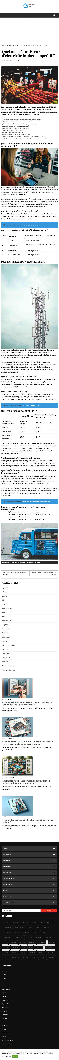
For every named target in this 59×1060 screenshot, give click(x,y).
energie (27, 932)
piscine (51, 942)
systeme (50, 952)
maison (48, 937)
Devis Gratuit (7, 855)
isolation (29, 937)
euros (43, 932)
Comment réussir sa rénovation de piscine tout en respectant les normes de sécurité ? (26, 781)
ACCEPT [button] (15, 1056)
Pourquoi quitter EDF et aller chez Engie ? (16, 126)
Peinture (5, 649)
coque (30, 927)
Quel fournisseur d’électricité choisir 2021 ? (16, 122)
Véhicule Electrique (8, 670)
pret (24, 947)
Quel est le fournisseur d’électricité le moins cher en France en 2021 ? (24, 136)
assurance (15, 922)
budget (48, 922)
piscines (6, 947)
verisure (51, 957)
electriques (17, 932)
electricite (21, 562)
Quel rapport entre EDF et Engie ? (13, 130)
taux (5, 957)
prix (36, 562)
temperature (15, 957)
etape (36, 932)
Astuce (4, 596)
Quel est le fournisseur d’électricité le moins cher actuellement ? (22, 119)
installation (18, 937)
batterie (25, 922)
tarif (38, 562)
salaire (6, 952)
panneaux (42, 942)
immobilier (7, 937)
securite (14, 952)
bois (41, 922)
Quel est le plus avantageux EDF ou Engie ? (16, 128)
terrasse (25, 957)
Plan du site (7, 896)
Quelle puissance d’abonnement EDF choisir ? (17, 134)
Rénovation (6, 657)
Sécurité (5, 662)
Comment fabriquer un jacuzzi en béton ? (14, 573)
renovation (49, 947)
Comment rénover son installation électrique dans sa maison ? (27, 821)
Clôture (4, 612)
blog (11, 562)
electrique (7, 932)
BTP (3, 604)
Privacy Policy (7, 884)
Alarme (4, 592)
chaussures (7, 927)
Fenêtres (5, 641)
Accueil (5, 849)
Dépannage (6, 625)
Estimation (6, 637)
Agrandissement (8, 588)
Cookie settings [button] (6, 1056)
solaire (23, 952)
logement (39, 937)
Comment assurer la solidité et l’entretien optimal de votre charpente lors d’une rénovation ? (27, 742)
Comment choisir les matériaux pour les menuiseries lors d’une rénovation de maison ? (27, 703)
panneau (32, 942)
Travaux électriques (9, 666)
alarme (6, 922)
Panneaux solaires (8, 645)
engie (25, 562)
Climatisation (7, 608)
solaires (32, 952)
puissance (39, 947)
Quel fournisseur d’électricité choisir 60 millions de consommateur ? (25, 139)
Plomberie (5, 653)
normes (22, 942)
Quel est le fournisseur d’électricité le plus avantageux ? (20, 124)
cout (37, 927)
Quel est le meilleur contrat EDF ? (13, 132)
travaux (42, 957)
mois (5, 942)
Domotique (6, 629)
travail (34, 957)
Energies (5, 633)
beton (34, 922)
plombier (16, 947)
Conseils (5, 616)
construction (19, 927)
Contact (6, 890)
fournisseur (30, 562)
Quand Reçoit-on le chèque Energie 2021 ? (44, 573)
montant (13, 942)
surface (41, 952)
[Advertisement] (29, 32)
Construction (6, 621)
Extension (6, 860)
